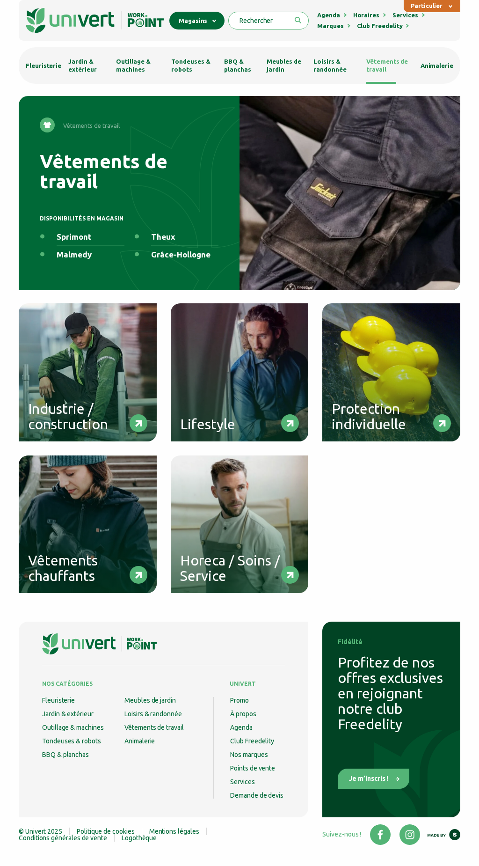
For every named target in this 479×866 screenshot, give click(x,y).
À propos (243, 714)
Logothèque (139, 838)
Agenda (328, 15)
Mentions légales (174, 831)
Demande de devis (256, 795)
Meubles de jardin (284, 65)
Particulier (427, 5)
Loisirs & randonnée (329, 65)
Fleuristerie (43, 65)
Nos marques (249, 754)
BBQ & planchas (237, 65)
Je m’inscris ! (368, 778)
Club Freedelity (380, 25)
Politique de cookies (106, 831)
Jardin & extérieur (82, 65)
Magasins (193, 20)
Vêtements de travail (387, 65)
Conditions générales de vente (63, 838)
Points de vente (252, 768)
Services (405, 15)
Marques (330, 25)
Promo (239, 700)
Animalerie (437, 65)
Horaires (366, 15)
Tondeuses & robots (190, 65)
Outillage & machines (133, 65)
